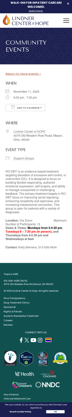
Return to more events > (23, 74)
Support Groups (23, 158)
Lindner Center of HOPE (29, 131)
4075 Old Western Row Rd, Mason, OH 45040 (28, 284)
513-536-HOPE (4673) (15, 280)
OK (55, 411)
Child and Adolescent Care (17, 398)
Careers (8, 320)
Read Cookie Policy (20, 411)
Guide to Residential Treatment (21, 316)
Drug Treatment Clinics (17, 302)
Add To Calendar (28, 107)
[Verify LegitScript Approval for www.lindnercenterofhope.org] (26, 365)
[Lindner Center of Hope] (26, 24)
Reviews (8, 324)
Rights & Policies (13, 311)
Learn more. (36, 10)
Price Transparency (14, 298)
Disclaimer (10, 307)
